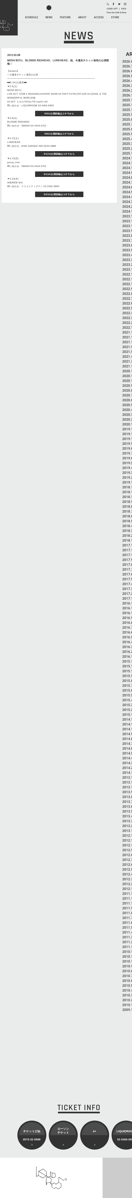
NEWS (48, 17)
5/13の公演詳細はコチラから (59, 174)
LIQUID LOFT (112, 9)
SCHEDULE (31, 17)
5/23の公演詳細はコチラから (59, 194)
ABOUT (82, 17)
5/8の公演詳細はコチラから (59, 133)
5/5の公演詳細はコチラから (59, 113)
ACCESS (99, 17)
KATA (123, 9)
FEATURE (65, 17)
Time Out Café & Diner (116, 12)
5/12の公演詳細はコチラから (59, 154)
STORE (115, 17)
